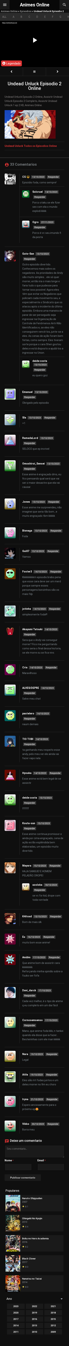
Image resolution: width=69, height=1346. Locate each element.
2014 (15, 1325)
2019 (34, 1312)
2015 (53, 1319)
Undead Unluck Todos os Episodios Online (31, 145)
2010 (34, 1331)
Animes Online (9, 11)
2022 (34, 1306)
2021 (53, 1306)
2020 (15, 1312)
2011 (15, 1331)
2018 (53, 1312)
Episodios (25, 11)
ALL (4, 16)
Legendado (13, 63)
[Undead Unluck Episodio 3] (57, 72)
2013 (34, 1325)
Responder (53, 177)
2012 (53, 1325)
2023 (15, 1306)
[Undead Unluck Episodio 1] (11, 72)
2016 (34, 1319)
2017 (15, 1319)
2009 (53, 1331)
